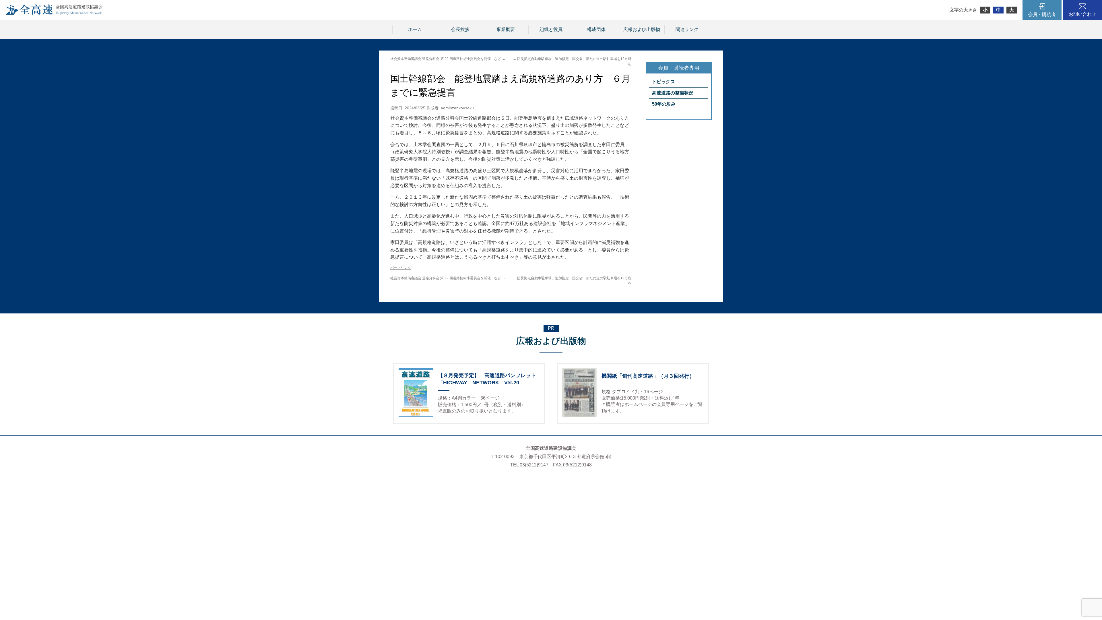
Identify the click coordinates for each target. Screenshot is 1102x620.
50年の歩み (664, 104)
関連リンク (687, 29)
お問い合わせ (1082, 14)
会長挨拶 (460, 29)
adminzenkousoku (457, 108)
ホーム (415, 29)
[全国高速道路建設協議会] (54, 13)
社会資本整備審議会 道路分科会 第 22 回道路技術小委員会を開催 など (447, 59)
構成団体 (596, 29)
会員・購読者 (1042, 14)
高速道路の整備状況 (672, 92)
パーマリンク (400, 268)
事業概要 (505, 29)
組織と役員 (551, 29)
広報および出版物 (641, 29)
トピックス (663, 81)
